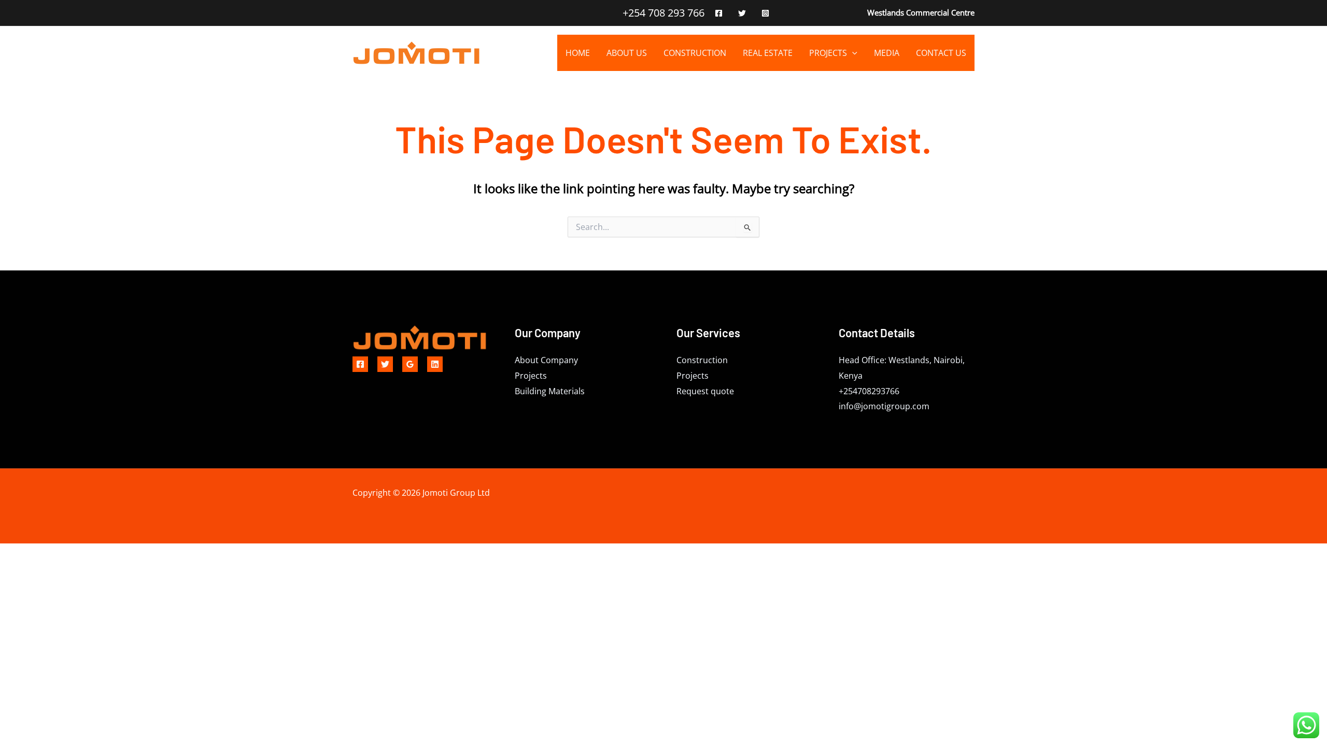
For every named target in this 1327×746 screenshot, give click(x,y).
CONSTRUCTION (695, 53)
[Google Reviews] (410, 364)
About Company (546, 360)
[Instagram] (765, 13)
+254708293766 (869, 391)
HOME (578, 53)
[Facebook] (719, 13)
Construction (702, 360)
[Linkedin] (435, 364)
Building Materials (550, 391)
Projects (531, 375)
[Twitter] (742, 13)
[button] (852, 53)
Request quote (705, 391)
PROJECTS (828, 53)
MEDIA (886, 53)
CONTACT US (941, 53)
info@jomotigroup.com (884, 406)
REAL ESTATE (768, 53)
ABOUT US (626, 53)
